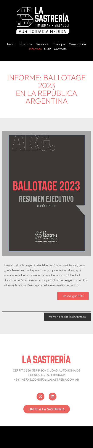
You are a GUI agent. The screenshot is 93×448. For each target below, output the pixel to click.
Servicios (42, 44)
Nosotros (25, 44)
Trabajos (59, 44)
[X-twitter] (40, 396)
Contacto (60, 49)
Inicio (10, 44)
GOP (47, 49)
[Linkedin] (52, 396)
